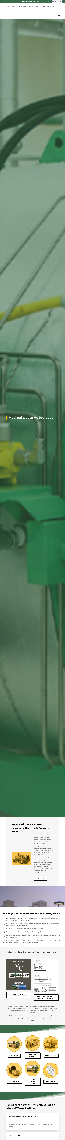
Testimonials (51, 1081)
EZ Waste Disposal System (32, 1081)
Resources (50, 6)
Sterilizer (14, 1055)
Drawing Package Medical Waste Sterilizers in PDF (46, 997)
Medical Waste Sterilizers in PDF (19, 995)
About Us (43, 6)
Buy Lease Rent (33, 6)
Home (7, 6)
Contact (8, 11)
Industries (14, 6)
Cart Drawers (14, 1081)
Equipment (22, 6)
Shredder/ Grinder (32, 1055)
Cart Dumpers (50, 1055)
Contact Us (40, 878)
